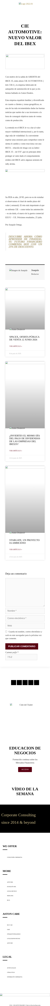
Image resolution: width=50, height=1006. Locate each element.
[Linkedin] (30, 682)
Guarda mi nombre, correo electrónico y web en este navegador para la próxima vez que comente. (23, 635)
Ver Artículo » (15, 346)
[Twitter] (25, 682)
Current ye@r (12, 652)
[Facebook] (19, 682)
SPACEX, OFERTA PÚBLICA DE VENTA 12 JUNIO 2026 (24, 338)
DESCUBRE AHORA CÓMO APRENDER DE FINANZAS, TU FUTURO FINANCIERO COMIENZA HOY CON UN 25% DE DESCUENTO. (25, 241)
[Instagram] (13, 682)
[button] (3, 3)
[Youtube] (36, 682)
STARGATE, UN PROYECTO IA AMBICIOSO (24, 541)
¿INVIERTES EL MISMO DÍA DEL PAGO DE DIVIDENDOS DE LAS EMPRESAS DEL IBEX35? (24, 440)
